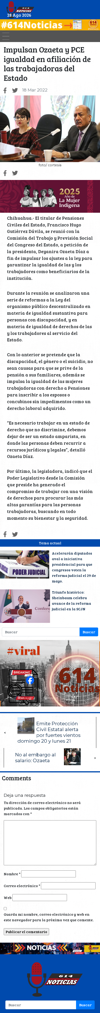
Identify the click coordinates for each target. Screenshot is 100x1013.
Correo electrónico (22, 885)
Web (8, 897)
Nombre (12, 873)
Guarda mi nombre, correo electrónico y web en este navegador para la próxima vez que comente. (49, 917)
